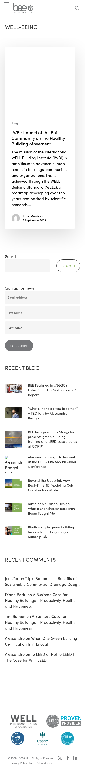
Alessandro (15, 638)
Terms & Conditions (40, 763)
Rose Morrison (32, 216)
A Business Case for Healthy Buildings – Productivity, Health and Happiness (40, 600)
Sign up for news (20, 288)
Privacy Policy (19, 763)
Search (11, 256)
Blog (15, 123)
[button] (6, 2)
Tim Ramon (15, 616)
